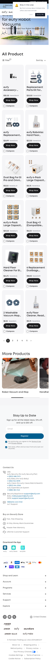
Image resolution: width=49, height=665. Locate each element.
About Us (16, 645)
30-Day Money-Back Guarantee (20, 523)
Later (31, 14)
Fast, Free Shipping (15, 519)
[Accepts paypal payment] (5, 566)
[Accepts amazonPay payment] (11, 562)
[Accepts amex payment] (17, 562)
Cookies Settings (16, 655)
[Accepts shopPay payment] (11, 566)
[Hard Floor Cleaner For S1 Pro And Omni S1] (12, 257)
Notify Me (40, 14)
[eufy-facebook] (9, 617)
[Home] (11, 12)
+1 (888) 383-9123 (13, 490)
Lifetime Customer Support (18, 532)
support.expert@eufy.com (23, 498)
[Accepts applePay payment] (22, 562)
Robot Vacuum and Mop (15, 392)
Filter (7, 60)
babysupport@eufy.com (22, 496)
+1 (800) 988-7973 (13, 476)
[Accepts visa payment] (22, 566)
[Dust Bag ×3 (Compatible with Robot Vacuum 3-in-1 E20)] (36, 212)
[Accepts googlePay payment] (34, 562)
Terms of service (33, 655)
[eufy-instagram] (5, 617)
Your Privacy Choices (23, 651)
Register (24, 436)
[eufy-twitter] (14, 617)
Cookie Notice (14, 658)
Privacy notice (32, 648)
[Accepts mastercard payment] (40, 562)
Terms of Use (36, 441)
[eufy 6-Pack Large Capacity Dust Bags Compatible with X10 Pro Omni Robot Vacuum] (12, 212)
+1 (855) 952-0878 (13, 481)
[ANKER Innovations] (38, 2)
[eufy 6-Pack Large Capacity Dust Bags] (36, 167)
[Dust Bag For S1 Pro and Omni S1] (12, 167)
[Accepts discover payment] (28, 562)
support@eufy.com (32, 493)
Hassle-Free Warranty (16, 527)
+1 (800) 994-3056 (14, 485)
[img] (5, 562)
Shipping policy (30, 645)
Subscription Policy (32, 658)
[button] (10, 100)
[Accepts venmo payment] (17, 566)
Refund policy (16, 648)
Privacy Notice (17, 443)
